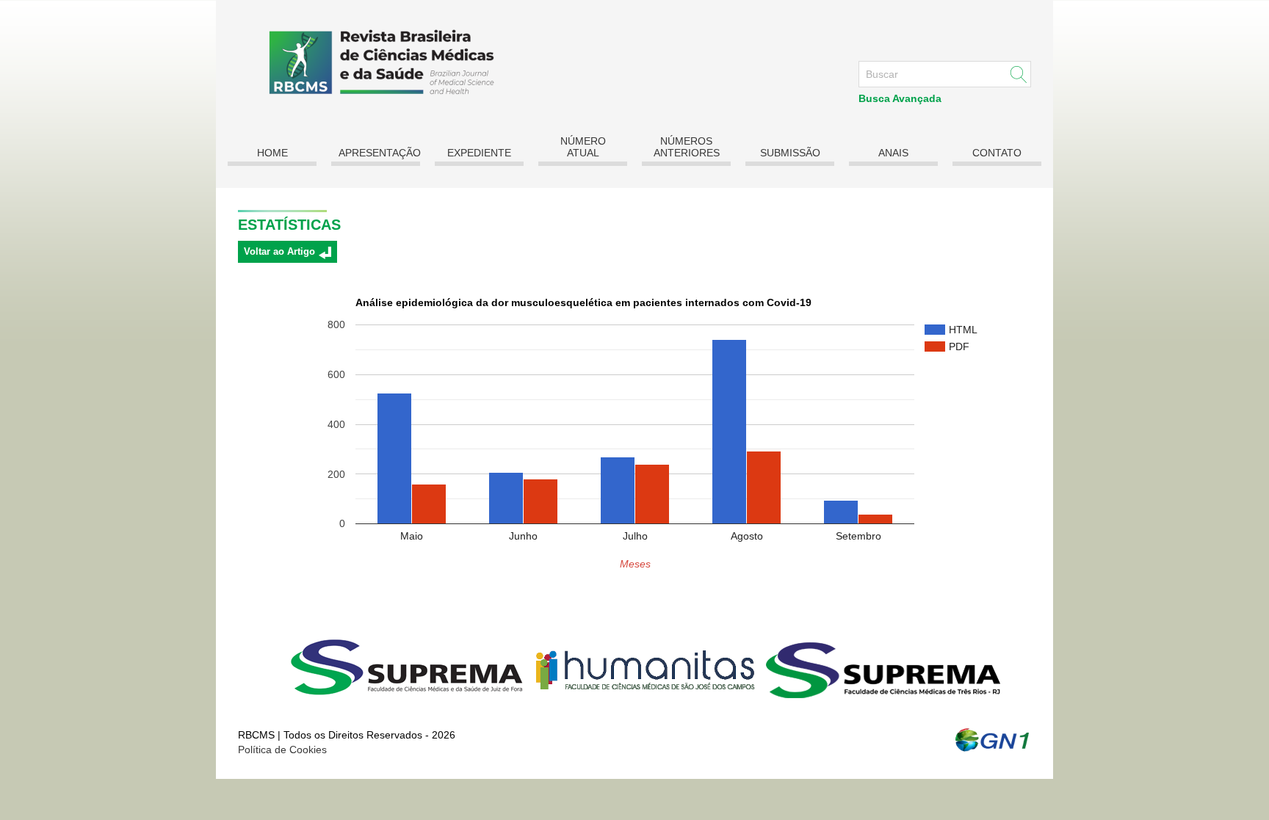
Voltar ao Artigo (279, 251)
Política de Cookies (282, 749)
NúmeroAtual (583, 147)
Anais (893, 153)
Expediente (479, 153)
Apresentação (379, 153)
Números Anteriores (687, 147)
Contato (997, 153)
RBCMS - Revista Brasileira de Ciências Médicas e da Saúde (375, 61)
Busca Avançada (899, 98)
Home (272, 153)
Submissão (790, 153)
